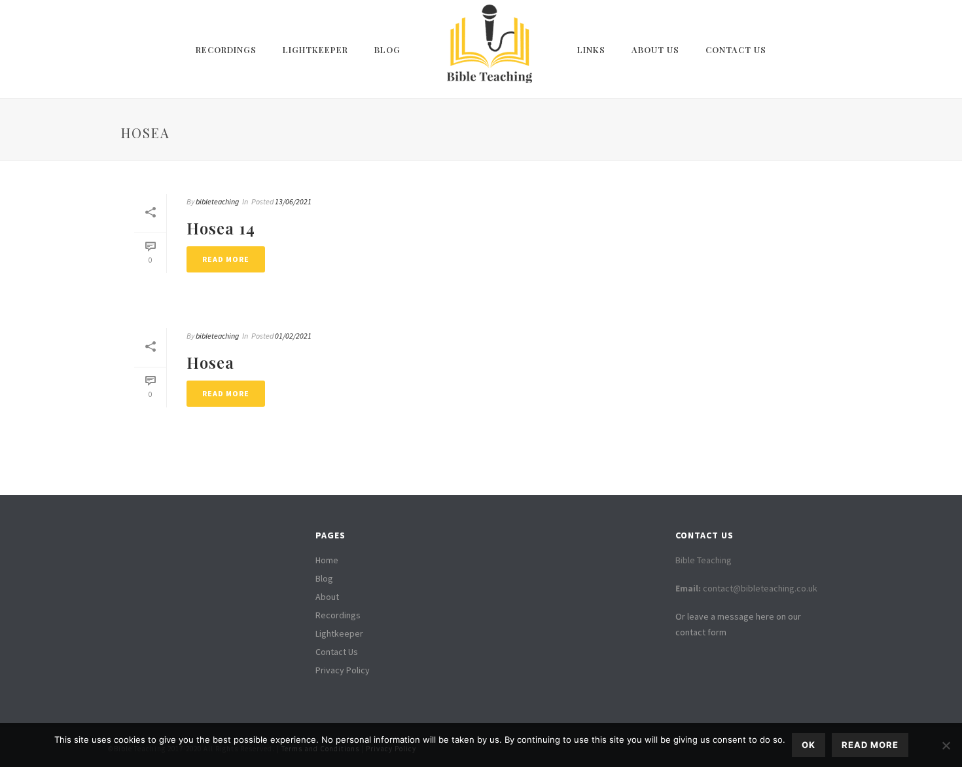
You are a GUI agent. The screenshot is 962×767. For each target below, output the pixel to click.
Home (326, 560)
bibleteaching (217, 201)
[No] (945, 745)
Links (591, 49)
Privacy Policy (342, 670)
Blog (387, 49)
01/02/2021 (293, 336)
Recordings (226, 49)
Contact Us (735, 49)
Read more (870, 744)
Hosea (210, 362)
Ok (808, 744)
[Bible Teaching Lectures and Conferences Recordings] (489, 49)
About (327, 597)
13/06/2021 (293, 201)
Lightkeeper (315, 49)
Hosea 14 (221, 227)
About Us (655, 49)
